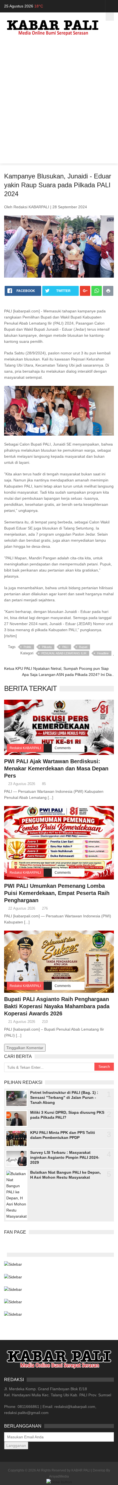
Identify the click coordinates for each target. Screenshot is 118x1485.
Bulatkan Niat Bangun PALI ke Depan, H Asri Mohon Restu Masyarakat (65, 1174)
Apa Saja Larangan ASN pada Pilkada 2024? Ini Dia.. (68, 674)
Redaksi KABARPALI (25, 748)
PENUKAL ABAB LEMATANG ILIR (63, 653)
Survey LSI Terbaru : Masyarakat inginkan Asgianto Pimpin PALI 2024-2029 (64, 1157)
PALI (65, 647)
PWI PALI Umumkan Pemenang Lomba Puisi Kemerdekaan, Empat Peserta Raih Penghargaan (56, 893)
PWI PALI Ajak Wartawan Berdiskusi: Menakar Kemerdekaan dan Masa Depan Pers (56, 768)
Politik (27, 647)
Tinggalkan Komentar (24, 1048)
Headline (103, 653)
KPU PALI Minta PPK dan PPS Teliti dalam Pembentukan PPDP (62, 1135)
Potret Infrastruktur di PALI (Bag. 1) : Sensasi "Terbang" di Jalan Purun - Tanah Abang (64, 1097)
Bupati (83, 647)
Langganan (16, 1445)
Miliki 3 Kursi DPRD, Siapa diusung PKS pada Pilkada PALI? (67, 1115)
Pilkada (47, 647)
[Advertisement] (59, 104)
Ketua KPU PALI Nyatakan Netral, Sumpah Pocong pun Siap (56, 668)
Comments (63, 748)
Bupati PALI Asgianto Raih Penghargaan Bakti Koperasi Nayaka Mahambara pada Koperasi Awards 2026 (56, 1006)
